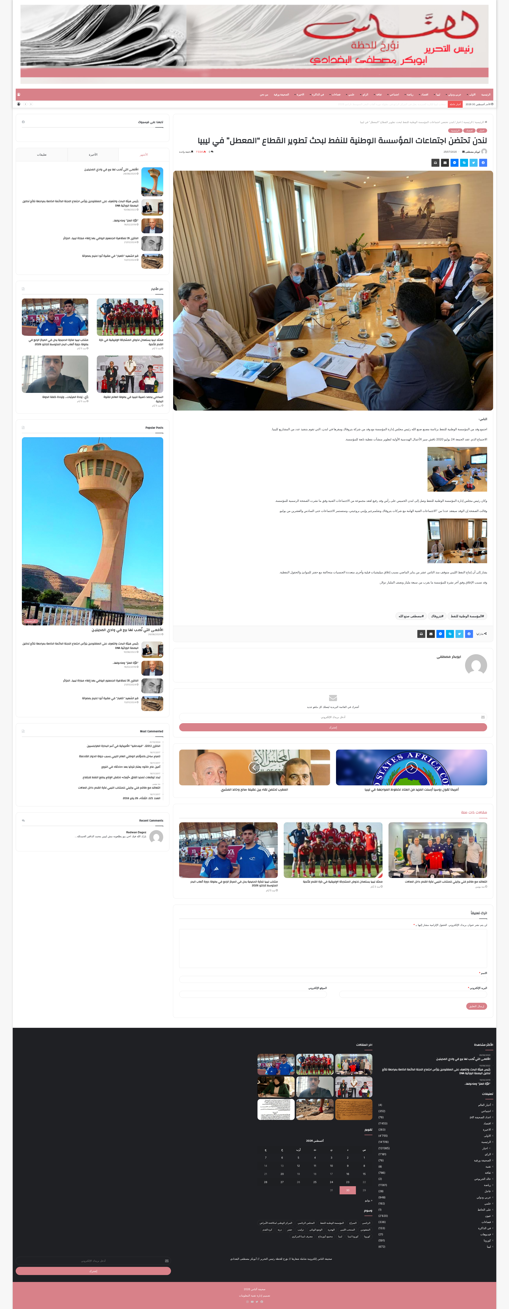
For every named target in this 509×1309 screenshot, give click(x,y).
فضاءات (336, 94)
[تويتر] (474, 163)
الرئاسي (366, 1222)
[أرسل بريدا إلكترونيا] (463, 151)
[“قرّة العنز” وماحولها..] (152, 225)
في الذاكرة (318, 94)
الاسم (483, 973)
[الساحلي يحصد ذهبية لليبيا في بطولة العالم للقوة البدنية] (130, 374)
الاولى (472, 94)
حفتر (289, 1229)
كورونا (487, 1240)
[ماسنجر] (454, 163)
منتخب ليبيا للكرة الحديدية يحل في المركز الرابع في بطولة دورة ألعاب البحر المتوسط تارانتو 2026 (234, 883)
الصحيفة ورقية (281, 94)
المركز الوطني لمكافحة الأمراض (276, 1222)
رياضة (410, 94)
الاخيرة (300, 94)
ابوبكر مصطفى (472, 151)
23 (347, 1182)
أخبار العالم (484, 1104)
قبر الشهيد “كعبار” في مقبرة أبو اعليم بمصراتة (110, 256)
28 (265, 1182)
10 (331, 1165)
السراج (352, 1222)
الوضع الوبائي (315, 1229)
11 (315, 1165)
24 (331, 1182)
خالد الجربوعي (482, 1178)
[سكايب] (464, 163)
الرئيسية (486, 94)
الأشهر (144, 154)
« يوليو (368, 1200)
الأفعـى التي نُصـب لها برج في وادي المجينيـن (111, 169)
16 (347, 1173)
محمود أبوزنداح (325, 1236)
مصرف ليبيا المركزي (302, 1236)
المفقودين (365, 1229)
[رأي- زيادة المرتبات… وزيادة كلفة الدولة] (55, 374)
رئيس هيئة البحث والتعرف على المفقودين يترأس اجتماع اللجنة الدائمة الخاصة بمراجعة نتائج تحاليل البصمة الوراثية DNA (80, 203)
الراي (365, 94)
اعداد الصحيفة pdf (480, 1117)
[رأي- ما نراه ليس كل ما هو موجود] (276, 1087)
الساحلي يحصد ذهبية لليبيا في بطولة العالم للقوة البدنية (133, 399)
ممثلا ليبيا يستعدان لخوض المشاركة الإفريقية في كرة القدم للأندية (343, 881)
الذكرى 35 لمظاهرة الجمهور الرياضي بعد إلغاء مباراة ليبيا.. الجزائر (100, 238)
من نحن (264, 94)
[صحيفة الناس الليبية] (254, 44)
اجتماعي (394, 94)
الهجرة (331, 1229)
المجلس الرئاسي (306, 1222)
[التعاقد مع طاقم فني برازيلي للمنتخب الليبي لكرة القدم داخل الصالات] (438, 850)
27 (282, 1182)
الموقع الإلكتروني (317, 987)
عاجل (488, 1191)
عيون (488, 1215)
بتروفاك (436, 616)
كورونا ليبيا (353, 1236)
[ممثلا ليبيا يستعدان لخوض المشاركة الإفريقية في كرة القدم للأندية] (333, 850)
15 (364, 1173)
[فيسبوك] (483, 163)
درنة (280, 1229)
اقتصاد (424, 94)
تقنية (488, 1166)
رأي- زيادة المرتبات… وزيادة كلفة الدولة (424, 104)
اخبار (458, 122)
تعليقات (42, 154)
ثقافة (379, 94)
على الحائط (484, 1209)
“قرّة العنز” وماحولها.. (125, 220)
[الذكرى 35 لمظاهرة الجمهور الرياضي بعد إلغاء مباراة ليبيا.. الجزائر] (152, 243)
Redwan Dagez (136, 832)
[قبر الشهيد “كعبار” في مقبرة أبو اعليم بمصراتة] (152, 261)
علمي (351, 94)
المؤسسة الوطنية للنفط (466, 616)
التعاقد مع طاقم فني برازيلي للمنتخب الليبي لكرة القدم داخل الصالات (446, 881)
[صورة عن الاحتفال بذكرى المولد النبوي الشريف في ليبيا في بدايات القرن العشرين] (353, 1109)
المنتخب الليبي (347, 1229)
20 (282, 1173)
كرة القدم (267, 1229)
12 (298, 1165)
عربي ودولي (454, 94)
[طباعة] (435, 163)
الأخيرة (93, 154)
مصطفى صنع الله (410, 616)
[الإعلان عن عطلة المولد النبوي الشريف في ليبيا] (276, 1109)
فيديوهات (485, 1234)
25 (315, 1182)
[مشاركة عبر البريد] (445, 163)
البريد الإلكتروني (477, 987)
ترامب (301, 1229)
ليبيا (438, 94)
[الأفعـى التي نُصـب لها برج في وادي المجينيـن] (152, 181)
